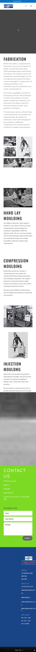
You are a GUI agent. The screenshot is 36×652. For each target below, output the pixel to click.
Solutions (18, 453)
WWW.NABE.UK (25, 597)
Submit (27, 538)
